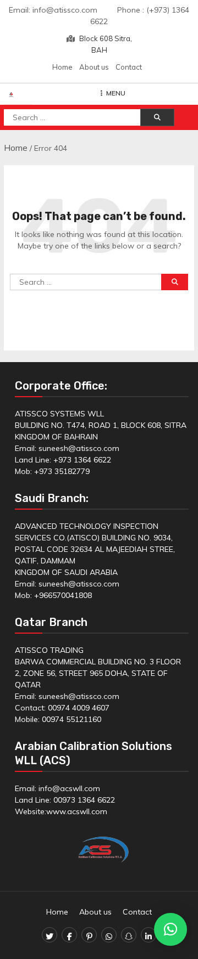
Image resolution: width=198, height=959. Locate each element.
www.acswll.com (76, 811)
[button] (170, 929)
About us (94, 67)
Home (62, 67)
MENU (115, 93)
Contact (129, 67)
